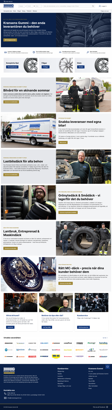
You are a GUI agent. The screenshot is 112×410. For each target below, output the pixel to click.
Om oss (90, 371)
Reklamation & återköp (64, 378)
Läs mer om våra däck (10, 248)
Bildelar (35, 11)
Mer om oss (63, 142)
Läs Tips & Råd (47, 327)
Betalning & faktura (63, 381)
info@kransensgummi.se (14, 398)
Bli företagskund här (10, 40)
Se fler (105, 338)
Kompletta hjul (8, 11)
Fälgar (19, 11)
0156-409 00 (9, 1)
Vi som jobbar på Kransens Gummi (98, 373)
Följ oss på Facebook (99, 407)
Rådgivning (61, 371)
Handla (60, 373)
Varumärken (91, 383)
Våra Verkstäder (93, 386)
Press (90, 388)
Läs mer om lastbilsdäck (11, 102)
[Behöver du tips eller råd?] (56, 302)
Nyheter (90, 378)
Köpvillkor (60, 383)
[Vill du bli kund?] (20, 302)
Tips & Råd (91, 381)
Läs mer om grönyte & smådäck (68, 212)
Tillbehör (29, 11)
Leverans (60, 376)
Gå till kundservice (83, 327)
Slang (23, 11)
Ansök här (10, 327)
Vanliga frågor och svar (64, 386)
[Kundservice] (91, 302)
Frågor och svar (105, 11)
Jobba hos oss (92, 376)
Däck (14, 11)
